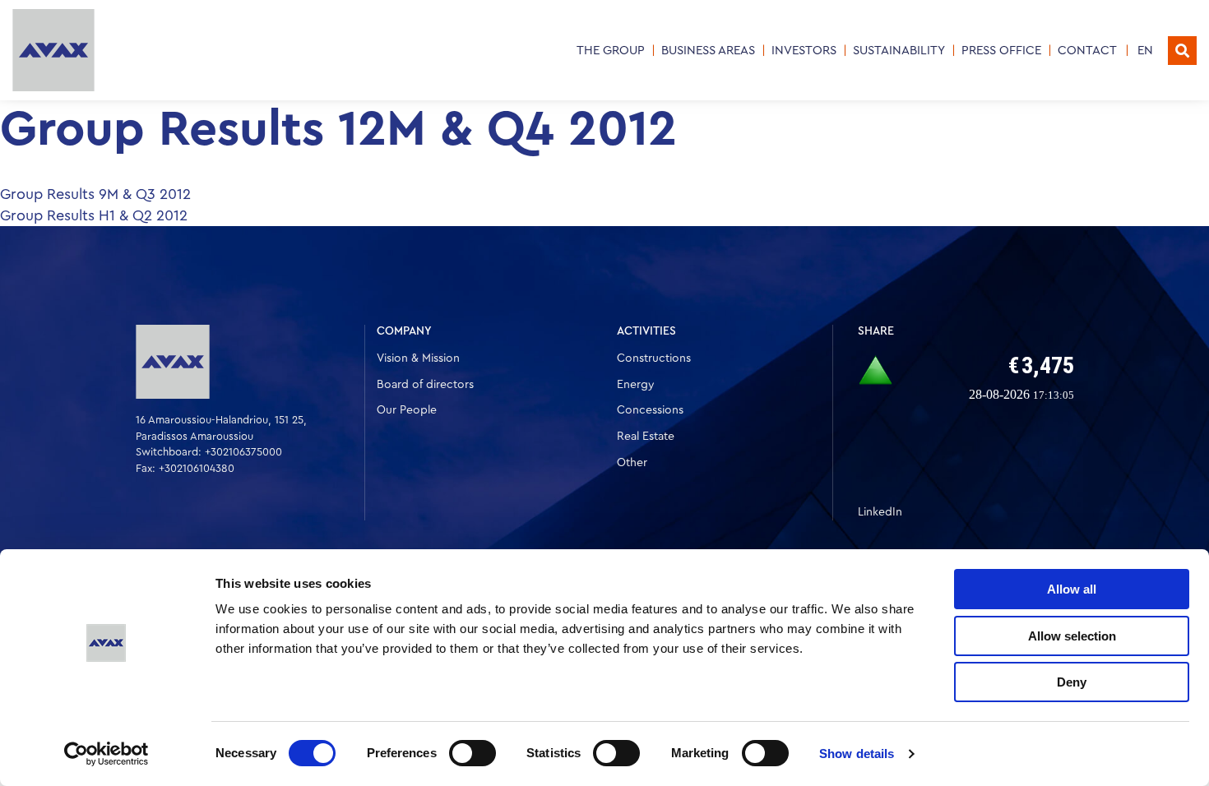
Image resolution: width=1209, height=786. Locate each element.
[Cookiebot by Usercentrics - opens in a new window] (106, 754)
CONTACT (1087, 50)
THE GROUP (611, 50)
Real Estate (645, 436)
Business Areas (708, 50)
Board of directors (425, 385)
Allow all (1071, 589)
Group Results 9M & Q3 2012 (95, 194)
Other (632, 463)
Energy (636, 385)
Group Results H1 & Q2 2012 (94, 215)
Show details (856, 754)
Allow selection (1072, 636)
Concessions (650, 410)
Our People (407, 410)
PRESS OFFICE (1001, 50)
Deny (1071, 682)
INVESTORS (803, 50)
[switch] (472, 753)
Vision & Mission (418, 358)
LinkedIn (880, 512)
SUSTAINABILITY (899, 50)
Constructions (654, 358)
